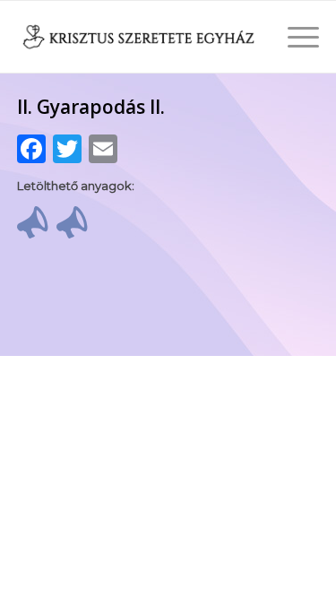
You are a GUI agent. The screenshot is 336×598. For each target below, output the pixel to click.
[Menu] (294, 37)
